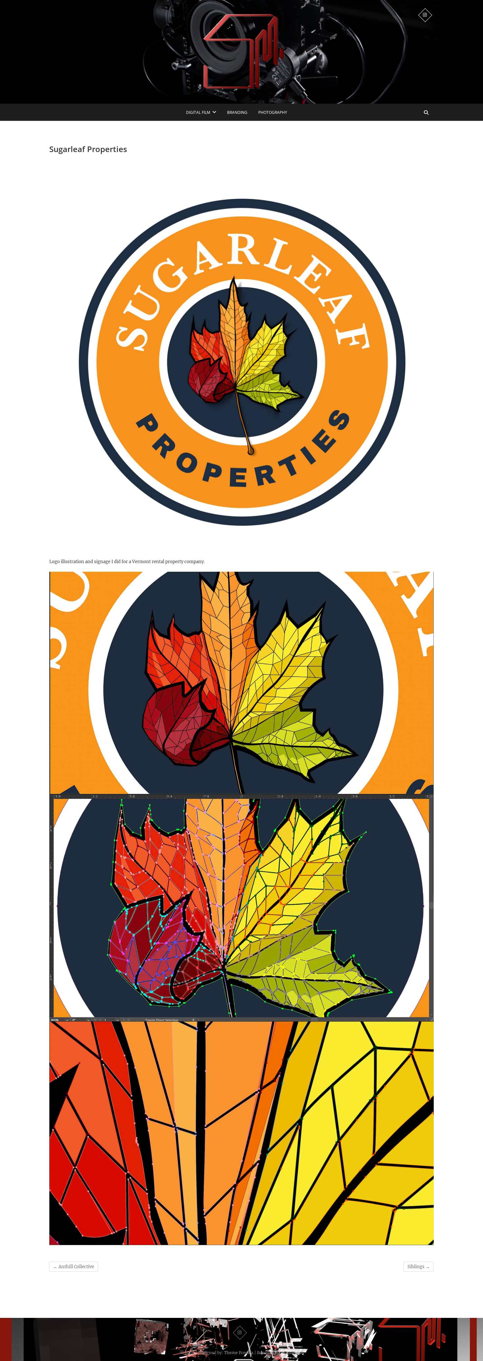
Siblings (418, 1266)
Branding (237, 112)
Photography (272, 112)
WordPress (292, 1352)
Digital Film (198, 112)
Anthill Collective (73, 1266)
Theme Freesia (238, 1352)
